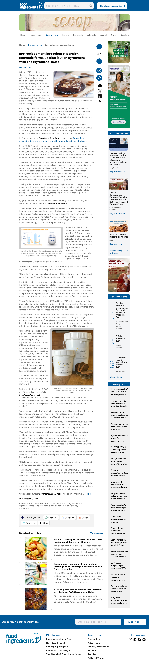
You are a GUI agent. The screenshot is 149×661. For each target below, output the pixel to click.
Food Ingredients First (59, 639)
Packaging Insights (57, 646)
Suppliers (125, 35)
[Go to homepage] (23, 642)
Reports (65, 35)
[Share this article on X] (99, 91)
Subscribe (133, 621)
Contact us (94, 639)
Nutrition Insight (55, 642)
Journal (103, 35)
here (90, 494)
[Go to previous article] (99, 70)
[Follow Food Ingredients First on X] (130, 641)
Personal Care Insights (59, 650)
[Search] (90, 6)
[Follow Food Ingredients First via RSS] (139, 641)
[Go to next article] (99, 78)
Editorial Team (96, 658)
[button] (51, 517)
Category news (52, 35)
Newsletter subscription (111, 6)
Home (22, 35)
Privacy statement (98, 646)
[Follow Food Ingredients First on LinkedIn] (135, 641)
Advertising (94, 642)
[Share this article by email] (99, 86)
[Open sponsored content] (74, 30)
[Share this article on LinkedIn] (99, 97)
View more (95, 533)
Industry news (35, 35)
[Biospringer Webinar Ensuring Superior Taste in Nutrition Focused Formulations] (119, 290)
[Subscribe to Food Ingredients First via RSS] (99, 103)
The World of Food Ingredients (63, 654)
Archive (92, 654)
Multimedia (91, 35)
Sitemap (92, 650)
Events (113, 35)
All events (114, 377)
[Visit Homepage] (31, 10)
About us (94, 635)
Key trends (78, 35)
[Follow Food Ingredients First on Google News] (144, 641)
